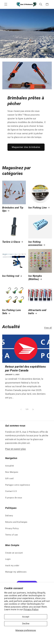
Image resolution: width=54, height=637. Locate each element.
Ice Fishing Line (37, 207)
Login (7, 559)
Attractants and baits (37, 312)
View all (48, 328)
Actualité (9, 466)
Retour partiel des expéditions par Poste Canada (25, 368)
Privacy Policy (31, 609)
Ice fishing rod (10, 276)
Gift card (9, 478)
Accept (25, 617)
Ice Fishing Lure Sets (11, 312)
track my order (12, 565)
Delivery (9, 515)
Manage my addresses (16, 572)
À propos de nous (13, 497)
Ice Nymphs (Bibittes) (35, 278)
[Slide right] (33, 409)
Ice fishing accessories (35, 243)
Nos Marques (11, 472)
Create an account (14, 553)
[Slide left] (21, 409)
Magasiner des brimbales (26, 147)
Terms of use (11, 535)
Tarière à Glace (11, 241)
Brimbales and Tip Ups (12, 209)
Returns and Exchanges (16, 522)
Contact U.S (11, 491)
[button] (6, 4)
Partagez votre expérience (17, 485)
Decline (25, 623)
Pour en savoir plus (15, 449)
